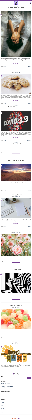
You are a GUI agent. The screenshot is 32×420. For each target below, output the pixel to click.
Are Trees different (16, 143)
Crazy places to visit (16, 269)
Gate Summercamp (16, 341)
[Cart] (30, 3)
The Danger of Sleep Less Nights (16, 7)
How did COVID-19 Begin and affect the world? (16, 106)
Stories (2, 412)
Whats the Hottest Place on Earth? (16, 160)
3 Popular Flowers (16, 230)
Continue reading (16, 63)
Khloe (19, 72)
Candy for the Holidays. (16, 305)
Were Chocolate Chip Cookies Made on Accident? (16, 70)
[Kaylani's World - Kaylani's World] (16, 3)
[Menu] (1, 3)
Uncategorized (16, 6)
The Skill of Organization (16, 194)
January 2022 (2, 408)
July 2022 (2, 405)
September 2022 (3, 402)
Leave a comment (29, 66)
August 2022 (2, 403)
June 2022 (2, 406)
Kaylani (19, 109)
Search (2, 376)
